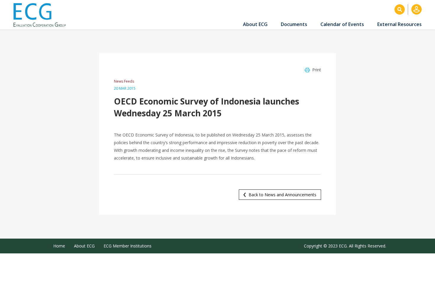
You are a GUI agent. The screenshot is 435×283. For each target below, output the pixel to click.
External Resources (399, 24)
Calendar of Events (342, 24)
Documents (294, 24)
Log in (416, 9)
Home (59, 246)
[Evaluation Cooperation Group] (42, 14)
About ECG (255, 24)
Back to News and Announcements (282, 194)
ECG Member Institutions (128, 246)
